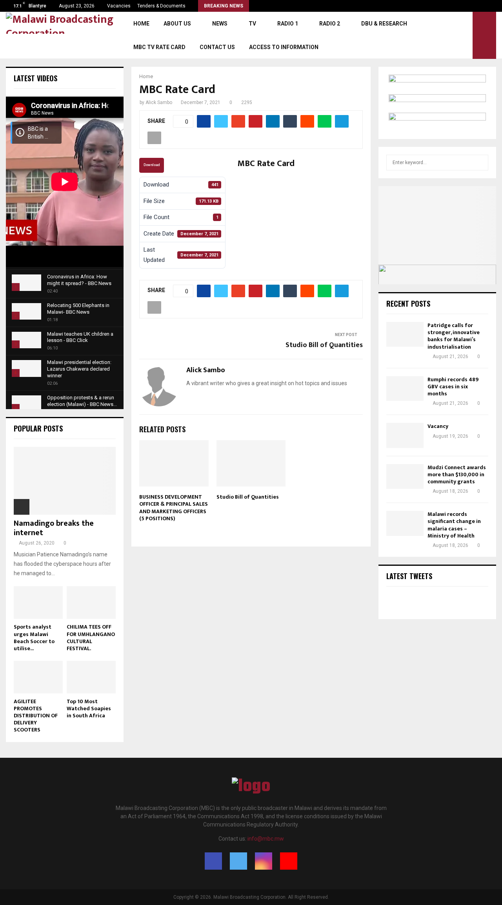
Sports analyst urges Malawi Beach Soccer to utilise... (34, 637)
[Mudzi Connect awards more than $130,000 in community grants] (405, 476)
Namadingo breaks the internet (54, 528)
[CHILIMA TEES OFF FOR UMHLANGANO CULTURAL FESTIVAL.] (91, 602)
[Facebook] (213, 861)
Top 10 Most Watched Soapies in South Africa (89, 708)
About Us (177, 23)
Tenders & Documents (161, 6)
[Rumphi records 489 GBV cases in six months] (405, 388)
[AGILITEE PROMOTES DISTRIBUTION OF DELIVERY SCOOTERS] (38, 677)
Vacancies (119, 6)
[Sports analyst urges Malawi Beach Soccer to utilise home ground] (38, 602)
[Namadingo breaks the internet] (65, 481)
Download (152, 165)
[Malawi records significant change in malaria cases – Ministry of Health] (405, 523)
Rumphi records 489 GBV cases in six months (452, 386)
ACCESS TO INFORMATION (283, 47)
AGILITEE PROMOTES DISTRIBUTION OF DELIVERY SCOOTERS (36, 715)
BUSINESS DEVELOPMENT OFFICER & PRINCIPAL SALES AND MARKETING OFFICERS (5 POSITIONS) (173, 507)
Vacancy (437, 426)
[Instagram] (263, 861)
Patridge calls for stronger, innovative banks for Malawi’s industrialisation (453, 336)
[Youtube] (288, 861)
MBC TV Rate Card (159, 47)
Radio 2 (329, 23)
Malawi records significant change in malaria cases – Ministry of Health (454, 525)
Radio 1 (287, 23)
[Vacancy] (405, 435)
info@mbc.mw (265, 839)
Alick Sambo (159, 102)
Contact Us (217, 47)
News (219, 23)
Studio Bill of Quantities (324, 345)
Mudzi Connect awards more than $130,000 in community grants (456, 474)
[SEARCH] (480, 162)
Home (141, 23)
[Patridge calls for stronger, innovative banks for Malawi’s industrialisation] (405, 334)
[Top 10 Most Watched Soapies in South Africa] (91, 677)
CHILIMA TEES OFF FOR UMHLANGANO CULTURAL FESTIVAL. (91, 637)
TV (252, 23)
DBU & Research (384, 23)
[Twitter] (238, 861)
